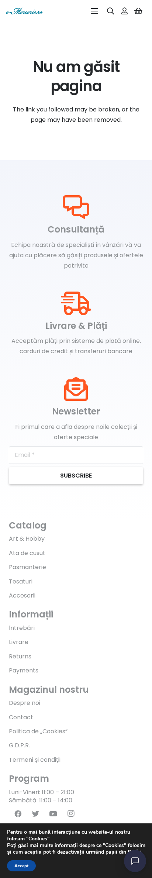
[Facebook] (18, 814)
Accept (21, 866)
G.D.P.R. (19, 745)
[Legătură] (24, 11)
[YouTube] (53, 814)
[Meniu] (94, 11)
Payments (23, 670)
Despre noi (24, 703)
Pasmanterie (27, 567)
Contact (21, 717)
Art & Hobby (27, 538)
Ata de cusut (27, 553)
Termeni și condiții (35, 759)
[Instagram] (71, 814)
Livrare (18, 642)
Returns (20, 656)
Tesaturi (20, 581)
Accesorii (22, 595)
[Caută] (110, 11)
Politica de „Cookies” (38, 731)
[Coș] (138, 11)
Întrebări (22, 628)
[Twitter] (35, 814)
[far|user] (124, 11)
